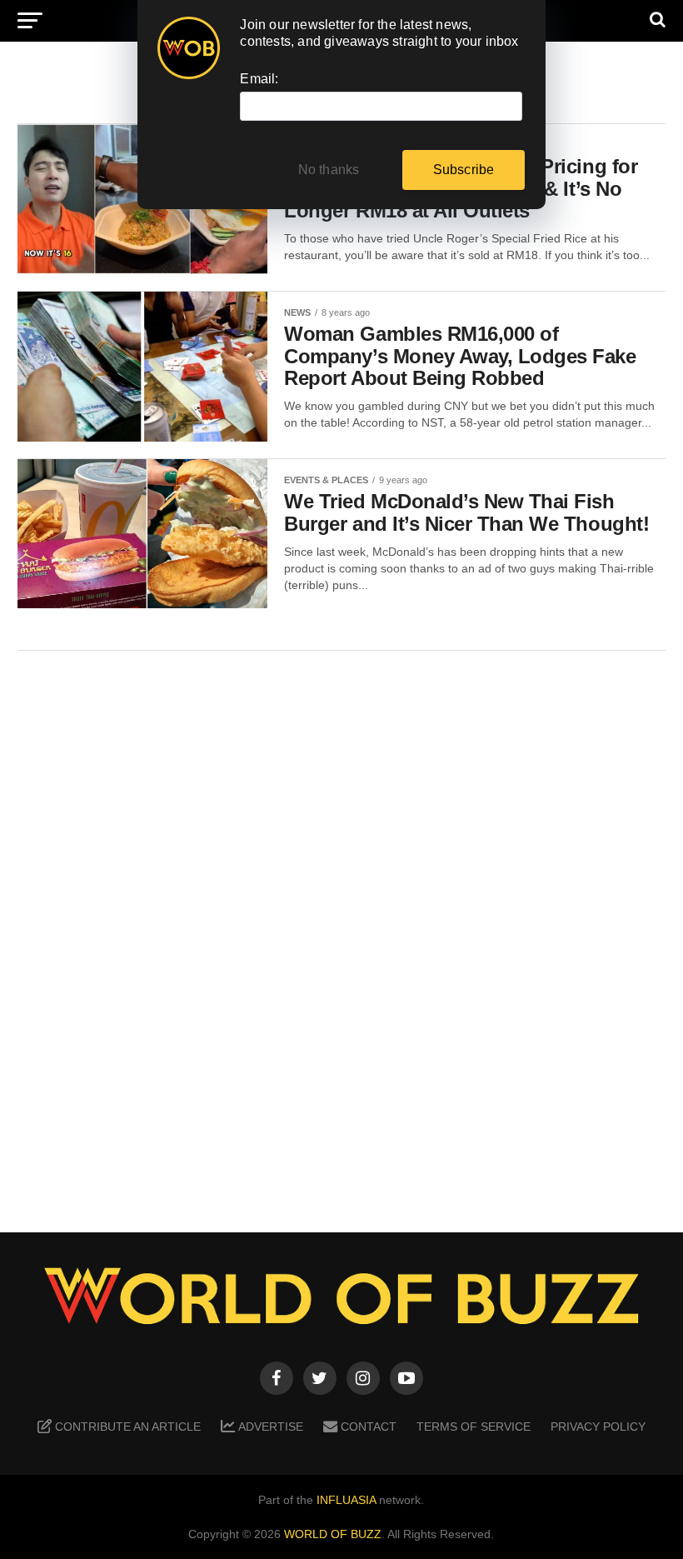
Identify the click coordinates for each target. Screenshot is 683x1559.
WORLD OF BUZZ (332, 1534)
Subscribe (464, 169)
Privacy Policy (598, 1426)
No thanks (329, 169)
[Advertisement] (341, 929)
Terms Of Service (473, 1426)
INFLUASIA (346, 1500)
